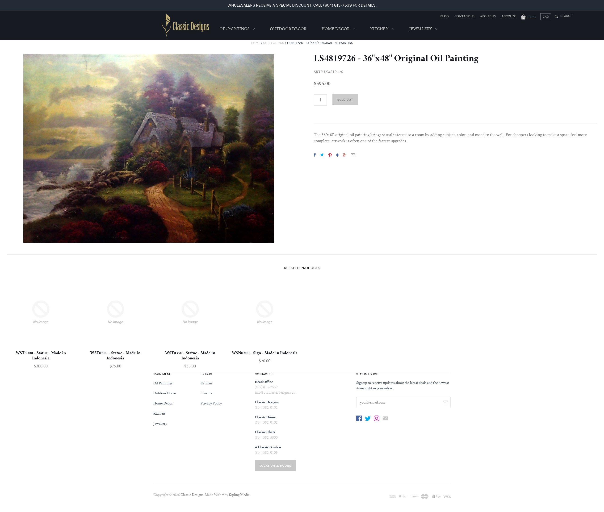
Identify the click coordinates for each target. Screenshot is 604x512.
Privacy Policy (211, 403)
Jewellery (421, 29)
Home (255, 43)
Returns (206, 383)
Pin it (330, 155)
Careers (206, 393)
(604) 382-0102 (266, 408)
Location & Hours (275, 466)
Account (509, 16)
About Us (488, 16)
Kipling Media (239, 495)
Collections (273, 43)
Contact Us (464, 16)
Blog (444, 16)
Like (315, 155)
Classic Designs (191, 495)
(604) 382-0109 (266, 453)
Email (353, 155)
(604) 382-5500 (266, 438)
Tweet (322, 155)
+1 (344, 155)
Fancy (337, 155)
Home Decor (336, 29)
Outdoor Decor (288, 29)
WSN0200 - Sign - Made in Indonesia (265, 353)
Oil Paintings (234, 29)
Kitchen (380, 29)
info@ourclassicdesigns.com (276, 393)
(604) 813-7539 (266, 387)
